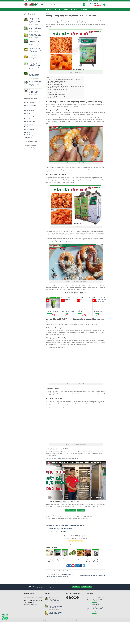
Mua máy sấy (27, 147)
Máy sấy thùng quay (29, 129)
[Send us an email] (75, 597)
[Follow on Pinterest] (77, 597)
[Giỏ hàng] (104, 5)
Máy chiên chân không (30, 102)
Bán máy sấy (27, 145)
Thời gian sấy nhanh (54, 91)
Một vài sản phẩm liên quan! (56, 84)
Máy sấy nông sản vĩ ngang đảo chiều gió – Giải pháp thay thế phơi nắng (34, 20)
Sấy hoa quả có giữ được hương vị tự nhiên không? (35, 35)
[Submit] (84, 4)
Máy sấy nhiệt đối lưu (29, 121)
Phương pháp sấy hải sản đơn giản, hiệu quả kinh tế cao (60, 528)
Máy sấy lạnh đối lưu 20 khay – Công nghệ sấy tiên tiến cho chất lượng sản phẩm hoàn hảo (52, 310)
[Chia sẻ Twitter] (70, 565)
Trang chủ (49, 9)
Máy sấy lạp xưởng (29, 116)
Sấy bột (32, 147)
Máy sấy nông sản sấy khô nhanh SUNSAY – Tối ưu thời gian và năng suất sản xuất (35, 42)
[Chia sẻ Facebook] (67, 565)
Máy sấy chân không (29, 110)
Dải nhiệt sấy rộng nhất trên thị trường (58, 89)
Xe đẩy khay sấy (28, 137)
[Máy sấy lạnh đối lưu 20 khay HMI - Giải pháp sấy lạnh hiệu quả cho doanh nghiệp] (68, 302)
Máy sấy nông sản (28, 124)
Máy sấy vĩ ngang (28, 135)
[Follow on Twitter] (89, 0)
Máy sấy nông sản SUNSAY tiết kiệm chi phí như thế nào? (35, 57)
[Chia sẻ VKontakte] (75, 565)
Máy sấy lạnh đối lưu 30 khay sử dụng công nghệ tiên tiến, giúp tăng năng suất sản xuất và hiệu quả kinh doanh (99, 310)
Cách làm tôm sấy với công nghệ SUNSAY (56, 531)
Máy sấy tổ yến (28, 132)
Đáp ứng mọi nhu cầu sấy (55, 92)
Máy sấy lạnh (27, 113)
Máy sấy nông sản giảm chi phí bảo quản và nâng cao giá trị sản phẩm (35, 50)
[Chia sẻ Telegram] (84, 565)
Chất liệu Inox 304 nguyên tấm (57, 87)
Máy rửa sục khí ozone (30, 105)
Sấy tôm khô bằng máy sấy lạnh (57, 82)
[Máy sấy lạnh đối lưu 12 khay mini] (84, 302)
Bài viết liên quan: (54, 97)
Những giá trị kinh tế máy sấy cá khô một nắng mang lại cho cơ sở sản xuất (65, 525)
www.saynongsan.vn (32, 604)
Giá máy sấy (33, 145)
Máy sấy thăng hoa (29, 126)
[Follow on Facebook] (86, 0)
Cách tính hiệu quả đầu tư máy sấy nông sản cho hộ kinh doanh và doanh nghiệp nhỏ (35, 83)
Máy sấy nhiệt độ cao (29, 118)
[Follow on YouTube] (92, 0)
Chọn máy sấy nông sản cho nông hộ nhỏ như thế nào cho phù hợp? (35, 91)
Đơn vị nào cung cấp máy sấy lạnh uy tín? (57, 96)
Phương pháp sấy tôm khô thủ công (58, 81)
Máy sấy (26, 108)
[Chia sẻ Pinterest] (73, 565)
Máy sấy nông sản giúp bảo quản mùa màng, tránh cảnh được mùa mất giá (34, 75)
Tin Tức (47, 13)
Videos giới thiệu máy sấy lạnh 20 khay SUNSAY (91, 575)
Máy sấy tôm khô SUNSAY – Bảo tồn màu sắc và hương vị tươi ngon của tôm (66, 86)
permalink (67, 570)
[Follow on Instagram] (88, 0)
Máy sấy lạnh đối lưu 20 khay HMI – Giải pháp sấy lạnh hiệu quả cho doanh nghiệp (68, 310)
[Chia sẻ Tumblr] (81, 565)
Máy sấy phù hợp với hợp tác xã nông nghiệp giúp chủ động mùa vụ (35, 28)
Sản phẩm (65, 9)
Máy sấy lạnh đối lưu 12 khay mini (83, 310)
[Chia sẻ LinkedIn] (78, 565)
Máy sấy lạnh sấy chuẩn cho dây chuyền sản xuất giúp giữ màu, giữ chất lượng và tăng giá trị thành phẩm (35, 65)
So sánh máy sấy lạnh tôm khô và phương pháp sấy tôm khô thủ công (64, 79)
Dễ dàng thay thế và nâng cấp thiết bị (58, 94)
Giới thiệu (57, 9)
